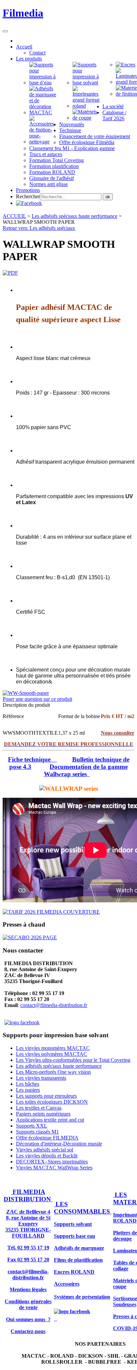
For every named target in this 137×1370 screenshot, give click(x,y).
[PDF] (10, 273)
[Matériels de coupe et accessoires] (44, 141)
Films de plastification (78, 1260)
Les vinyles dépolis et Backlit (46, 1155)
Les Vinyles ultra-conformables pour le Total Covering (73, 1060)
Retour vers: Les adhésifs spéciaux (39, 228)
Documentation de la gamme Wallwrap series (86, 770)
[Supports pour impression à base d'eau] (44, 82)
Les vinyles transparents (41, 1078)
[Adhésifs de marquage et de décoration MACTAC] (44, 112)
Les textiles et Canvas (39, 1108)
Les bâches (27, 1084)
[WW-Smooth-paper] (26, 693)
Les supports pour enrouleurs (46, 1096)
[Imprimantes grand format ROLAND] (87, 106)
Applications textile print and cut (50, 1120)
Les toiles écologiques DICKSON (52, 1102)
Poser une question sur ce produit (37, 699)
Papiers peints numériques (43, 1114)
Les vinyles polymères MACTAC (51, 1054)
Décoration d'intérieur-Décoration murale (59, 1143)
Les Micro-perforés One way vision (53, 1072)
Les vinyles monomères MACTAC (53, 1048)
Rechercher (28, 196)
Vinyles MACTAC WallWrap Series (54, 1167)
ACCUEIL (14, 216)
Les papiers (28, 1090)
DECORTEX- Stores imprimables (52, 1161)
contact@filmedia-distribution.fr (53, 1005)
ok (107, 196)
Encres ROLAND (74, 1272)
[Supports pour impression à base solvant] (87, 82)
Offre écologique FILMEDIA (47, 1138)
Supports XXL (31, 1126)
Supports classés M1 (37, 1132)
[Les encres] (125, 64)
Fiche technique (32, 759)
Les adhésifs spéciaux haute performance (74, 216)
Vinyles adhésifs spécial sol (44, 1149)
